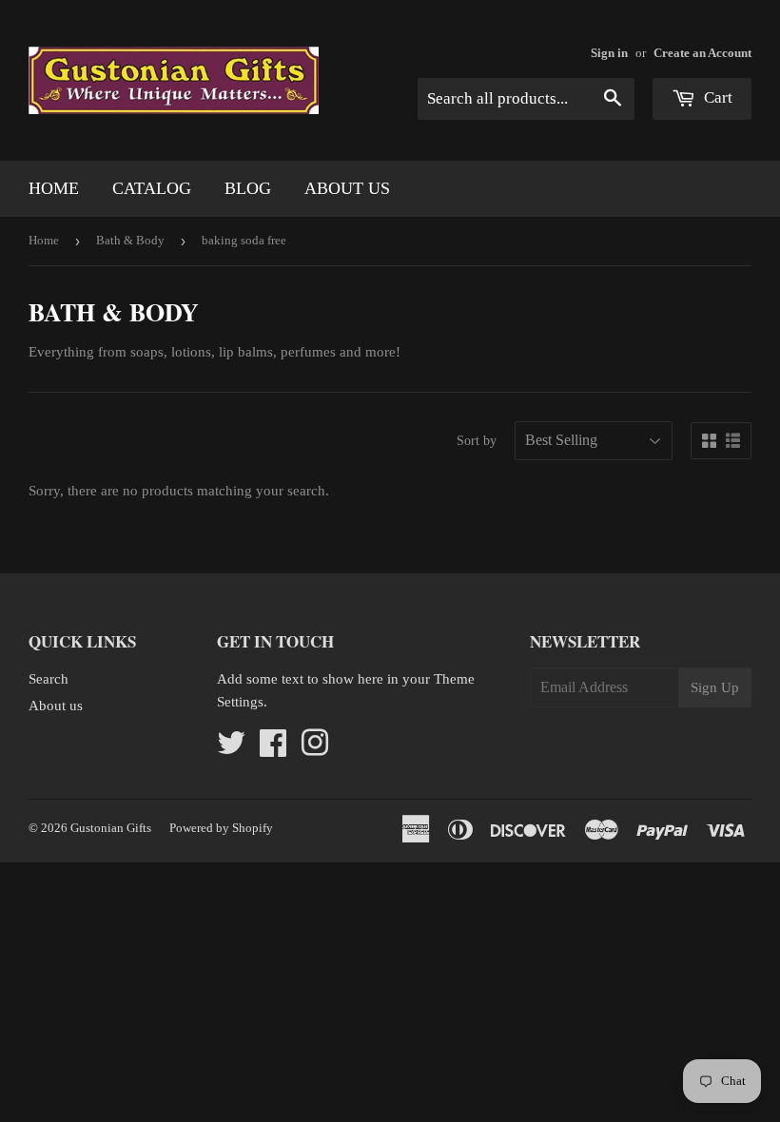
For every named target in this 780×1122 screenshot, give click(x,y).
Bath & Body (130, 240)
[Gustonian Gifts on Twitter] (231, 749)
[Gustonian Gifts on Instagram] (315, 749)
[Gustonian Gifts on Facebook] (273, 749)
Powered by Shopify (221, 828)
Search (48, 679)
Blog (247, 188)
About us (347, 188)
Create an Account (702, 53)
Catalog (151, 188)
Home (54, 188)
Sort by (477, 441)
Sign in (609, 53)
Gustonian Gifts (110, 828)
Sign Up (715, 687)
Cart (716, 97)
